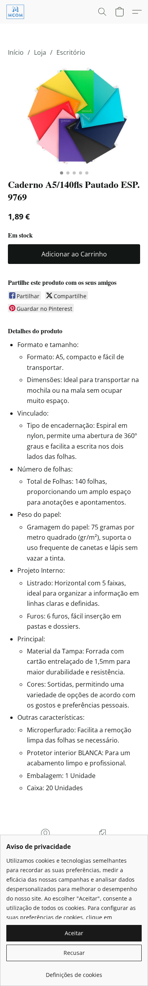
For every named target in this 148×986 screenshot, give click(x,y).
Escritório (70, 52)
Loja (40, 52)
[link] (74, 972)
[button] (16, 12)
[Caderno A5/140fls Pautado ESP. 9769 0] (74, 115)
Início (16, 52)
